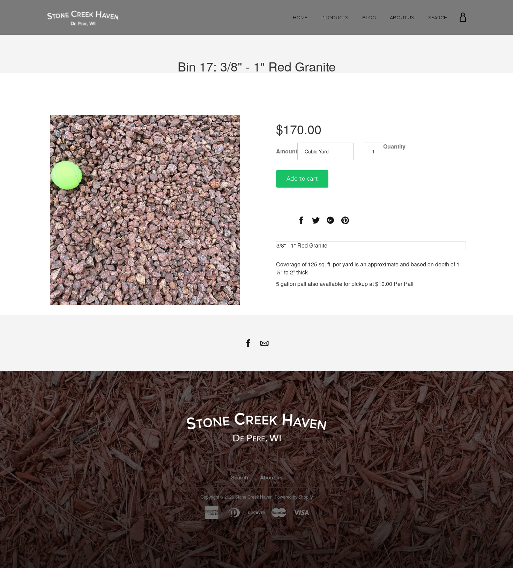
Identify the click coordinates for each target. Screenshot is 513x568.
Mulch (335, 44)
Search (437, 17)
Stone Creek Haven (254, 497)
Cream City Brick (335, 87)
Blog (369, 17)
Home (300, 17)
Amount (286, 151)
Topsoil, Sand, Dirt (335, 52)
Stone (334, 35)
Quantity (394, 146)
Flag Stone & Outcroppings (334, 70)
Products (334, 17)
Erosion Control (335, 61)
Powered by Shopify (294, 497)
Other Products (335, 79)
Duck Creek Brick (335, 110)
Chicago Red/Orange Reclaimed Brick (336, 99)
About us (402, 17)
